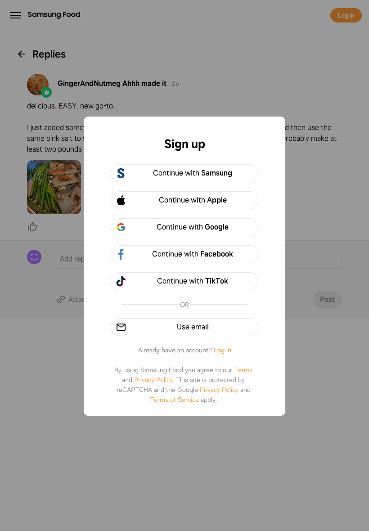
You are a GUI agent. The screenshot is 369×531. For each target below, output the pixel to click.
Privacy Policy (153, 380)
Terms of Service (174, 400)
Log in (222, 350)
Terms (243, 370)
